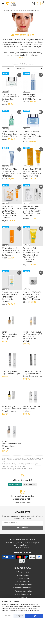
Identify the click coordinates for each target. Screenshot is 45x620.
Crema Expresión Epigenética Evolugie (11, 372)
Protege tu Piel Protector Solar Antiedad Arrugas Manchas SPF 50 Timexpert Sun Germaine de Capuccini (31, 255)
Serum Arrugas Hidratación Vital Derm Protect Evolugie (11, 408)
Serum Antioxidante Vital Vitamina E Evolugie (31, 408)
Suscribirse (22, 528)
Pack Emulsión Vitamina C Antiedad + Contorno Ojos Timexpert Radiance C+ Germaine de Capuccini (11, 212)
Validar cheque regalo (23, 594)
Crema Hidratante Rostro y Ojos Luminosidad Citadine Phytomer (32, 135)
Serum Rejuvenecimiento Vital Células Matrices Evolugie (11, 444)
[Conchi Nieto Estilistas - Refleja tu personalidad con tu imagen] (11, 3)
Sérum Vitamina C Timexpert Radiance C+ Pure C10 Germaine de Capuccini (12, 251)
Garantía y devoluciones (23, 585)
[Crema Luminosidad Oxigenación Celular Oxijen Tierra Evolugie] (33, 359)
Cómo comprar (23, 572)
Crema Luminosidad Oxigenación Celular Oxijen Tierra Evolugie (32, 373)
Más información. (34, 610)
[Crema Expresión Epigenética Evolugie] (12, 359)
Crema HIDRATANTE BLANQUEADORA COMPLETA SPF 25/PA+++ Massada (32, 295)
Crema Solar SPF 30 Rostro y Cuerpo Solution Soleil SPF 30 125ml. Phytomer (32, 172)
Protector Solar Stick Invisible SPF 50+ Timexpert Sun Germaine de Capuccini (10, 296)
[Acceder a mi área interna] (37, 3)
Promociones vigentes (23, 591)
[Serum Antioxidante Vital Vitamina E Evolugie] (33, 394)
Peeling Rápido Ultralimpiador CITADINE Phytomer (32, 96)
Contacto (23, 597)
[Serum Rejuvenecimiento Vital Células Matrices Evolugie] (12, 429)
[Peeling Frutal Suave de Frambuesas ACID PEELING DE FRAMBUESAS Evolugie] (33, 320)
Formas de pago (23, 578)
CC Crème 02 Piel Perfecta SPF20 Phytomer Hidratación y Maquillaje (11, 172)
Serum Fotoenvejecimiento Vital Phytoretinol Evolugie (10, 335)
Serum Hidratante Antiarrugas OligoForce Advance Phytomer (12, 134)
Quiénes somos (23, 575)
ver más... (22, 57)
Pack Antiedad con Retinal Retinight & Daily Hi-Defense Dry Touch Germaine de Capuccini (32, 210)
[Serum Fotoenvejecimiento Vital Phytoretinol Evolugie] (12, 320)
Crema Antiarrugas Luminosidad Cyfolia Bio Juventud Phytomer (10, 97)
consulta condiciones (22, 502)
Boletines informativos (23, 588)
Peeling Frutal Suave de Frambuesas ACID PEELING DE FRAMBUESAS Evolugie (32, 336)
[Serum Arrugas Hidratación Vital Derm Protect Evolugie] (12, 394)
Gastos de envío (23, 581)
